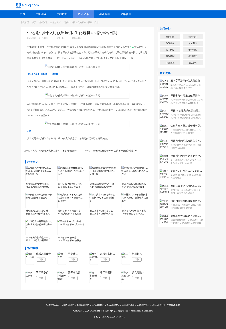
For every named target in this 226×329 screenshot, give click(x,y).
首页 (22, 14)
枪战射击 (192, 43)
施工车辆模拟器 (108, 272)
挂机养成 (192, 62)
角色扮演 (170, 37)
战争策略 (170, 50)
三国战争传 (42, 272)
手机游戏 (40, 14)
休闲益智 (170, 43)
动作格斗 (192, 37)
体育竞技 (170, 62)
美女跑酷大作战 (140, 272)
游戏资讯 (43, 22)
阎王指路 (137, 253)
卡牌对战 (192, 50)
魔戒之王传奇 (43, 253)
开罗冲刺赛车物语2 (76, 272)
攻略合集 (125, 14)
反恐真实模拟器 (108, 253)
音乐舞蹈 (170, 56)
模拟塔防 (192, 56)
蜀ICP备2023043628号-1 (113, 317)
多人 (132, 47)
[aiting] (27, 5)
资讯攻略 (83, 14)
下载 (41, 259)
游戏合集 (104, 14)
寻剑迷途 (73, 253)
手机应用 (62, 14)
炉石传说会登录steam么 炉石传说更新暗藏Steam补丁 (118, 151)
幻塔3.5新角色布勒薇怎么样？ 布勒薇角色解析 (55, 151)
